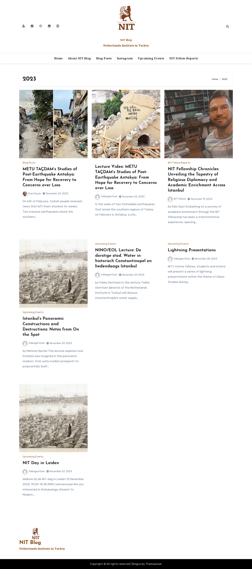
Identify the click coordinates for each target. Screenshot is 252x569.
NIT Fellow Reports (183, 58)
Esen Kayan (34, 193)
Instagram (125, 58)
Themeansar (153, 564)
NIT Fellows (180, 198)
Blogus (136, 564)
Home (58, 58)
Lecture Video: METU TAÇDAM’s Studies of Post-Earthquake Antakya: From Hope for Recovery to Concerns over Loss (126, 177)
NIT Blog (126, 40)
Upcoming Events (151, 58)
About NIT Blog (79, 58)
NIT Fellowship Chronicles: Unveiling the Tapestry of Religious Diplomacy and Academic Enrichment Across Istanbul (196, 180)
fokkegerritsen (109, 196)
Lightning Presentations (192, 250)
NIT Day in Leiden (41, 463)
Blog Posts (104, 58)
